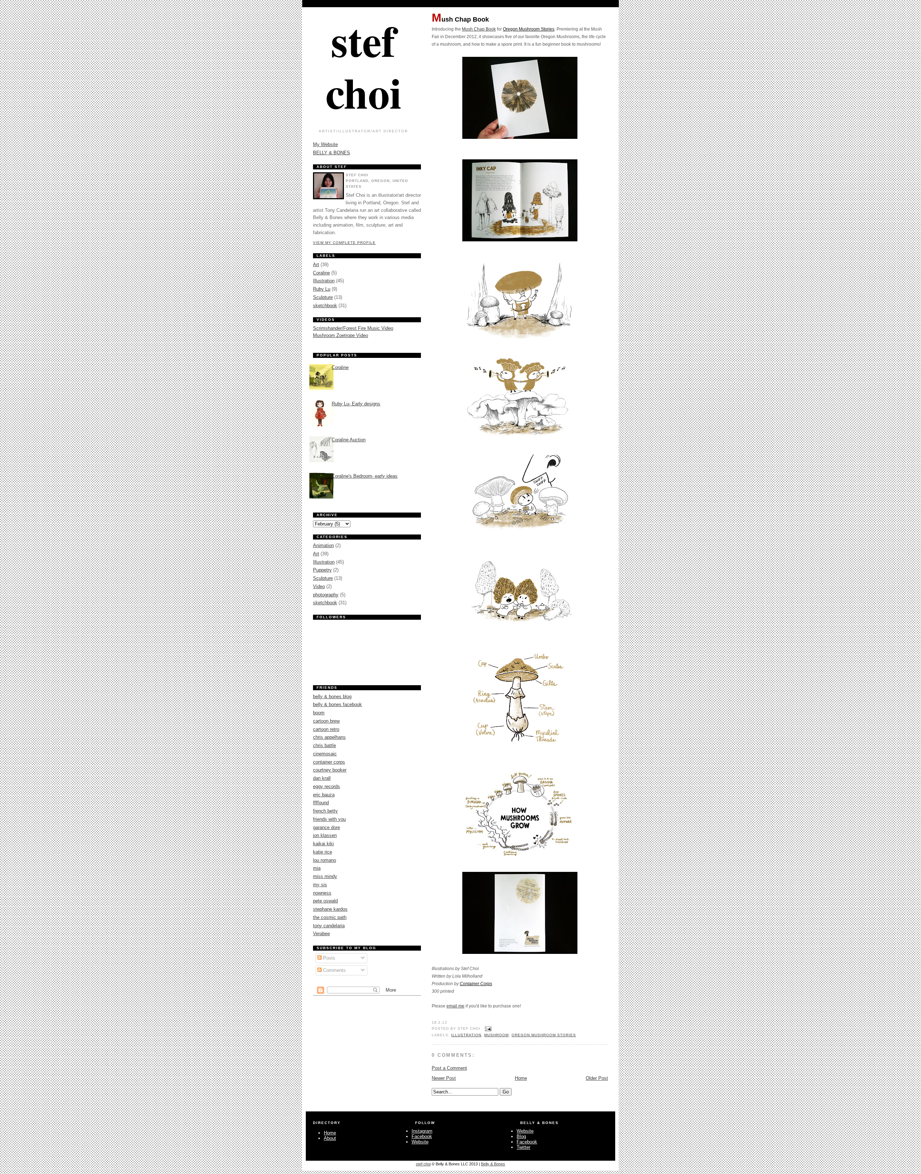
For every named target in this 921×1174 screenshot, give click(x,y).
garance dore (326, 827)
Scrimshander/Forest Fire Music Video (353, 328)
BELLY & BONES (331, 152)
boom (319, 712)
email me (455, 1006)
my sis (320, 884)
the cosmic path (329, 917)
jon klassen (325, 835)
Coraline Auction (349, 439)
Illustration (466, 1035)
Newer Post (444, 1078)
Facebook (422, 1136)
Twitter (523, 1147)
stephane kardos (330, 909)
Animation (323, 545)
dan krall (322, 778)
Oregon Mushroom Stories (528, 29)
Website (420, 1142)
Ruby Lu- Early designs (356, 403)
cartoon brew (326, 721)
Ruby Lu (321, 289)
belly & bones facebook (337, 704)
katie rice (322, 852)
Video (319, 586)
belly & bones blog (332, 696)
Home (521, 1078)
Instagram (422, 1131)
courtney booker (329, 770)
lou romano (324, 860)
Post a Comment (449, 1068)
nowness (322, 893)
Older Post (597, 1078)
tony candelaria (329, 925)
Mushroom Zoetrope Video (340, 335)
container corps (329, 762)
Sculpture (323, 297)
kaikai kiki (323, 843)
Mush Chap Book (460, 18)
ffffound (321, 802)
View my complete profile (344, 243)
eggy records (326, 786)
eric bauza (324, 794)
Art (316, 264)
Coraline (321, 273)
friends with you (329, 819)
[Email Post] (487, 1028)
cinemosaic (325, 753)
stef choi (363, 66)
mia (317, 868)
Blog (521, 1136)
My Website (325, 144)
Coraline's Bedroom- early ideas (365, 476)
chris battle (324, 745)
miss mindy (325, 876)
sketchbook (325, 305)
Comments (334, 970)
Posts (328, 958)
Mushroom (496, 1035)
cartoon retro (326, 729)
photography (326, 594)
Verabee (321, 933)
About (330, 1138)
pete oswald (325, 901)
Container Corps (476, 983)
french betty (325, 811)
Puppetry (322, 570)
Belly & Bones (493, 1164)
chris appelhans (329, 737)
